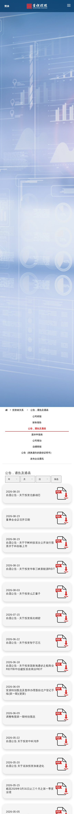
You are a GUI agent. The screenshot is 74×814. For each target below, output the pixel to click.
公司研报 (37, 416)
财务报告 (37, 422)
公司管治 (37, 440)
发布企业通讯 (37, 458)
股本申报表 (37, 434)
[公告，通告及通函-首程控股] (37, 6)
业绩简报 (37, 446)
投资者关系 (18, 410)
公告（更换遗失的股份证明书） (37, 452)
